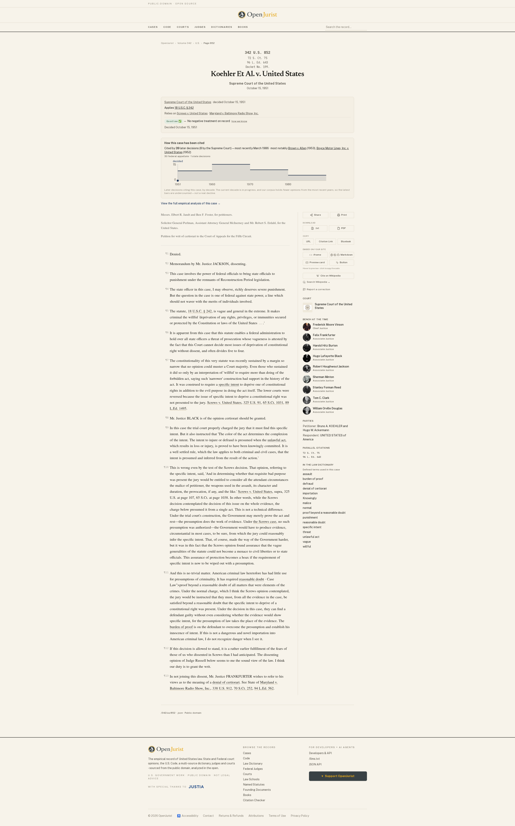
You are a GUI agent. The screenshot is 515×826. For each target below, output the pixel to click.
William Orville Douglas (327, 408)
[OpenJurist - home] (257, 15)
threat (307, 532)
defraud (308, 483)
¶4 (167, 288)
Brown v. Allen (297, 148)
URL (308, 241)
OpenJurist (167, 43)
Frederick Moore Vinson (328, 324)
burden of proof (181, 626)
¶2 (167, 263)
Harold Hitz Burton (325, 345)
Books (243, 27)
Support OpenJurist (337, 776)
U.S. (197, 43)
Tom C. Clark (321, 398)
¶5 (167, 310)
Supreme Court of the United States (257, 83)
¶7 (167, 359)
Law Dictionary (252, 763)
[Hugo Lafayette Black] (307, 358)
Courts (183, 27)
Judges (200, 27)
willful (307, 546)
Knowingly (309, 498)
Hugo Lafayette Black (327, 356)
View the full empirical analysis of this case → (190, 203)
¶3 (167, 272)
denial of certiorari (226, 682)
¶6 (167, 332)
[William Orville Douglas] (307, 411)
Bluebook (346, 241)
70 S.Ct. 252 (243, 688)
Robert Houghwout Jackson (331, 366)
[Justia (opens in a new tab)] (196, 786)
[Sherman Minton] (307, 379)
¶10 (166, 467)
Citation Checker (254, 800)
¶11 (166, 572)
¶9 (167, 427)
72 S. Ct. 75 (257, 58)
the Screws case (264, 521)
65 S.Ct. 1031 (273, 402)
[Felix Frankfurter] (307, 337)
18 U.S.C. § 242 (184, 107)
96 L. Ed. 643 (257, 62)
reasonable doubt (251, 579)
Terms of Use (277, 815)
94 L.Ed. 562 (264, 688)
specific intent (229, 384)
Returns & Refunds (231, 815)
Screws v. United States (192, 113)
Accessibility (187, 815)
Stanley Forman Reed (327, 387)
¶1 (167, 253)
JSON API (315, 764)
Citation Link (326, 241)
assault (307, 474)
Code (167, 27)
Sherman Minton (323, 377)
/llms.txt (314, 758)
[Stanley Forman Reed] (307, 390)
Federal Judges (253, 768)
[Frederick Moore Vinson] (307, 327)
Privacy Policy (300, 815)
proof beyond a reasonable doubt (324, 512)
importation (310, 493)
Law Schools (251, 779)
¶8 (167, 417)
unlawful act (276, 439)
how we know (239, 121)
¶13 (166, 675)
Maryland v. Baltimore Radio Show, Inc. (234, 113)
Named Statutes (254, 784)
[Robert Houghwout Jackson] (307, 369)
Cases (153, 27)
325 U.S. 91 (252, 402)
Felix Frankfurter (324, 335)
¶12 (166, 648)
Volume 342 (184, 43)
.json (180, 712)
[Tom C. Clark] (307, 400)
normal (307, 507)
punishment (310, 517)
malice (307, 503)
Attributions (256, 815)
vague (307, 541)
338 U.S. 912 (222, 688)
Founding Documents (257, 789)
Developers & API (320, 753)
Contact (208, 815)
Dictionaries (221, 27)
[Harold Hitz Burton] (307, 348)
